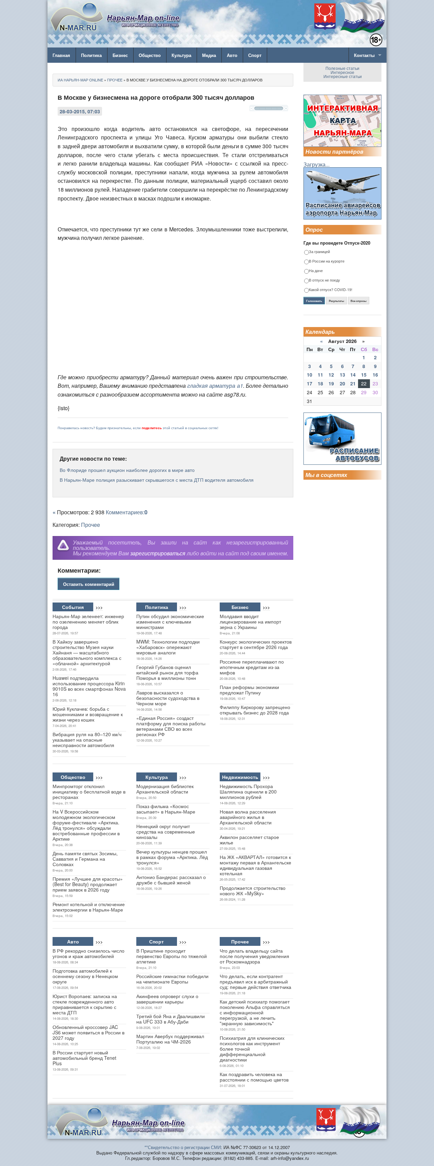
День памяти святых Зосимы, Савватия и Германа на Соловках (85, 858)
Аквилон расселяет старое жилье (249, 840)
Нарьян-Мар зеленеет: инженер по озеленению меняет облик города (88, 621)
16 (375, 374)
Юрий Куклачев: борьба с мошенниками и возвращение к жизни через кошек (88, 714)
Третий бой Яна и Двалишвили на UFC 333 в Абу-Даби (170, 1019)
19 (331, 383)
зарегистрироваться (157, 553)
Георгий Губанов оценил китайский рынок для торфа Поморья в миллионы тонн (167, 672)
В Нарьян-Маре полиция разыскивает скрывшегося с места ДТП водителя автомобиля (157, 479)
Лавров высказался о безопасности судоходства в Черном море (167, 698)
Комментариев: (126, 512)
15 (364, 374)
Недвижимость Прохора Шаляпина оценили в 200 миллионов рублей (248, 791)
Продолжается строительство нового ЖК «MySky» (252, 890)
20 (342, 383)
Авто (232, 55)
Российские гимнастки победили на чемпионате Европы (172, 979)
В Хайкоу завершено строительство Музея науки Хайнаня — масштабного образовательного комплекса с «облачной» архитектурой (87, 652)
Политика (91, 55)
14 (353, 374)
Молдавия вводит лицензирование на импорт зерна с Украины (250, 621)
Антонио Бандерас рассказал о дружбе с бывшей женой (171, 880)
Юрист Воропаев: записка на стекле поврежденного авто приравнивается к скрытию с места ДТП (85, 1004)
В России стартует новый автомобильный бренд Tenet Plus (84, 1058)
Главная (61, 55)
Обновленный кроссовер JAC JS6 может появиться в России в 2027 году (88, 1032)
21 (353, 383)
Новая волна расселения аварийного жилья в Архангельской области (248, 817)
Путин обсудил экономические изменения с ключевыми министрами (170, 621)
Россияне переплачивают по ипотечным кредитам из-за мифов (252, 667)
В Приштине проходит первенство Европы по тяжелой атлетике (171, 956)
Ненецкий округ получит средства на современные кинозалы (165, 831)
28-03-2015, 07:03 (80, 111)
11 (320, 374)
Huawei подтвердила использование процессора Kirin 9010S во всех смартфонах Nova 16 (89, 685)
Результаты (336, 301)
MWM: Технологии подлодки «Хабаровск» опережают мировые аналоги (168, 647)
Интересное (342, 72)
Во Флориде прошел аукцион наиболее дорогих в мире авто (127, 469)
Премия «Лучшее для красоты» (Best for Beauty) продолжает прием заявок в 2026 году (88, 884)
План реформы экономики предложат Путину (249, 690)
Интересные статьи (342, 76)
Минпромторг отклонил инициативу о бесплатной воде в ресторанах (89, 791)
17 (309, 383)
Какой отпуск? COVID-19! (330, 290)
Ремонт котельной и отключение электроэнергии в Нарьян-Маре (89, 907)
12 (331, 374)
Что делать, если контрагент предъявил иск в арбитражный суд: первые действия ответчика (255, 981)
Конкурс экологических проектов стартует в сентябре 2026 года (256, 644)
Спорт (254, 55)
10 (309, 374)
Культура (181, 55)
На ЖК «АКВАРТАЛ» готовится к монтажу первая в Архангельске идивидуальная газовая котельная (255, 865)
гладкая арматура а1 (215, 385)
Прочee (90, 525)
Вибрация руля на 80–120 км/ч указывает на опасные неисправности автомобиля (87, 739)
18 (320, 383)
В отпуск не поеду (324, 280)
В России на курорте (326, 261)
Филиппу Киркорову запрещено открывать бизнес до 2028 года (255, 710)
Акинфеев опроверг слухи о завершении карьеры (167, 999)
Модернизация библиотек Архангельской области (165, 789)
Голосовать (314, 301)
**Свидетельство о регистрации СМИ (182, 1147)
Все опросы (359, 301)
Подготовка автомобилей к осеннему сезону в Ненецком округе (85, 976)
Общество (150, 55)
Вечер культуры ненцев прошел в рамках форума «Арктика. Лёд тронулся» (172, 857)
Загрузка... (316, 164)
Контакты (364, 55)
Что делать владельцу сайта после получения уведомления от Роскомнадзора (254, 956)
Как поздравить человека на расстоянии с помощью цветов (254, 1077)
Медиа (209, 55)
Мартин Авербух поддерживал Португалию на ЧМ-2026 (170, 1039)
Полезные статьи (342, 68)
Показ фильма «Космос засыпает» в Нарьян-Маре (165, 809)
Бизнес (120, 55)
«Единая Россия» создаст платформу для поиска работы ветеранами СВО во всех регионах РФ (170, 726)
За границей (319, 252)
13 (342, 374)
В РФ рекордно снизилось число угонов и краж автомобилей (88, 953)
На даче (316, 271)
